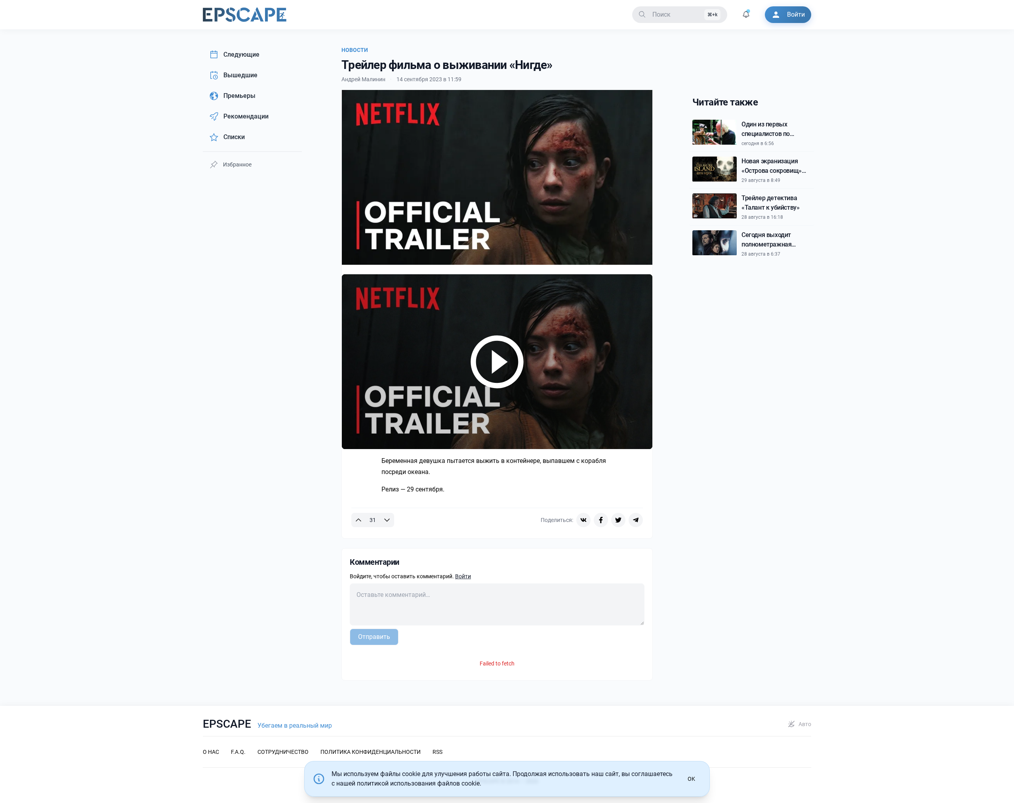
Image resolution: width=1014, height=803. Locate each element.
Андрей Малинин (363, 79)
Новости (354, 50)
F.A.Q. (238, 752)
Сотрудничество (283, 752)
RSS (437, 752)
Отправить (374, 636)
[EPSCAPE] (244, 14)
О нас (211, 752)
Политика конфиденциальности (370, 752)
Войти (463, 576)
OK (691, 779)
